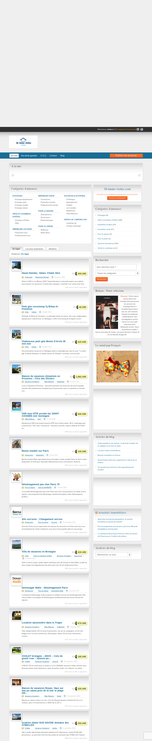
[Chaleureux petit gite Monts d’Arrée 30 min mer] (16, 339)
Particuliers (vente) (48, 202)
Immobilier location (22, 229)
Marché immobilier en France (109, 455)
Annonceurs (45, 217)
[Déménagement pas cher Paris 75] (16, 482)
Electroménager (47, 220)
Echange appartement (23, 199)
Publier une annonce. (126, 155)
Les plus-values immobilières (109, 451)
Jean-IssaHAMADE (45, 487)
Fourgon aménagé (73, 226)
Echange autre (20, 202)
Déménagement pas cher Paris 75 (40, 484)
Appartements (71, 202)
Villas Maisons (72, 214)
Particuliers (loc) (21, 233)
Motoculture (45, 233)
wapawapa (60, 381)
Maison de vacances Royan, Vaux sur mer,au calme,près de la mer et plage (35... (43, 690)
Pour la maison (45, 211)
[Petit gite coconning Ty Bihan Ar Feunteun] (16, 304)
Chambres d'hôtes (22, 220)
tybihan (34, 312)
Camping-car (71, 223)
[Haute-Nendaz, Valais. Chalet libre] (16, 271)
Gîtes (17, 223)
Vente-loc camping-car (75, 220)
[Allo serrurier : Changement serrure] (16, 517)
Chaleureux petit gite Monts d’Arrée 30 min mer (43, 342)
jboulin (59, 696)
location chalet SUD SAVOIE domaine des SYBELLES (45, 723)
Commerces (45, 199)
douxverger (78, 556)
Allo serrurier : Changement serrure (42, 519)
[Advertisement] (109, 141)
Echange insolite (21, 205)
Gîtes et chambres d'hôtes (42, 556)
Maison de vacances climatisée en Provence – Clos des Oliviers (41, 377)
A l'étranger (70, 199)
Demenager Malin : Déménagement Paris (45, 587)
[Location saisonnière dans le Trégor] (16, 620)
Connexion (130, 129)
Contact (53, 155)
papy (39, 419)
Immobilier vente (46, 196)
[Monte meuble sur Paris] (16, 448)
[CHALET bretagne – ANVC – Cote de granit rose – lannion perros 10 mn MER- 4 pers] (16, 654)
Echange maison (21, 208)
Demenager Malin (57, 591)
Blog (62, 155)
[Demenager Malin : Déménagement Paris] (16, 585)
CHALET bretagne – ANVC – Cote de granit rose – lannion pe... (42, 657)
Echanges (17, 196)
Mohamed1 (40, 455)
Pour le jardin (45, 226)
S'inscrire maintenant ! (117, 198)
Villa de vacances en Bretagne (39, 551)
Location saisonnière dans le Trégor (42, 622)
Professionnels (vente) (49, 205)
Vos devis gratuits (29, 155)
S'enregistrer (120, 129)
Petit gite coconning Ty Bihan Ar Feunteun (40, 307)
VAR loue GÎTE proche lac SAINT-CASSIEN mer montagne (40, 414)
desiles (54, 728)
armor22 (55, 661)
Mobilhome (70, 211)
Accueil (14, 155)
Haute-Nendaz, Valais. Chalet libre (41, 273)
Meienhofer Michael (42, 277)
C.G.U (43, 155)
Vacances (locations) (74, 196)
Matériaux (44, 230)
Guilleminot (60, 627)
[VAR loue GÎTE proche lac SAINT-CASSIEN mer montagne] (16, 411)
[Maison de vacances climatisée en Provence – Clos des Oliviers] (16, 374)
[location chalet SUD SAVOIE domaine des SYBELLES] (16, 720)
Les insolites (71, 208)
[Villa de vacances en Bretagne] (16, 549)
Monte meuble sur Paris (35, 451)
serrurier (54, 522)
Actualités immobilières (112, 512)
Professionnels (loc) (22, 235)
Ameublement (46, 215)
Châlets (69, 205)
